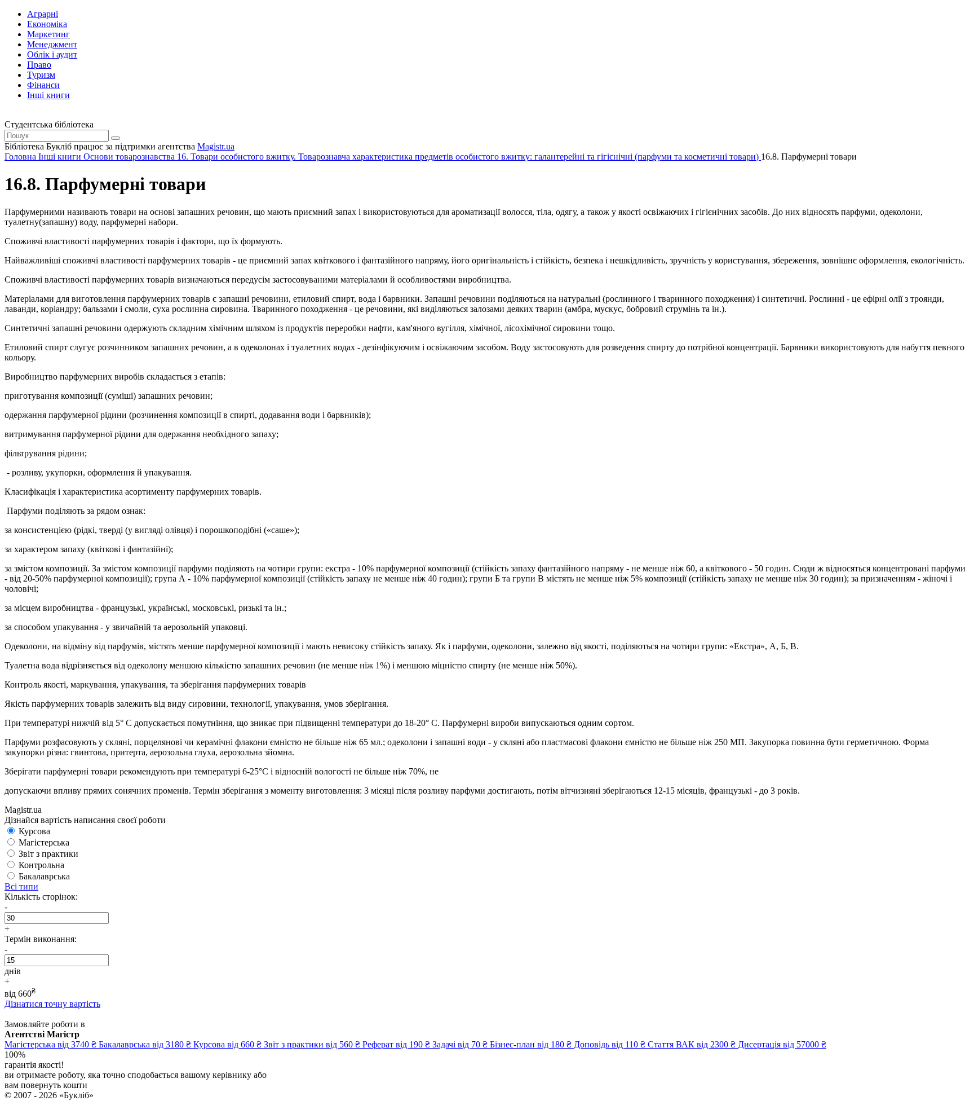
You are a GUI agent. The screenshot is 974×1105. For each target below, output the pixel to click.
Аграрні (42, 14)
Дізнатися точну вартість (52, 1004)
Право (39, 64)
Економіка (47, 24)
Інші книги (48, 95)
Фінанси (43, 85)
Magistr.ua (215, 146)
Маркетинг (48, 34)
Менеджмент (52, 44)
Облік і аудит (52, 54)
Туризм (41, 75)
